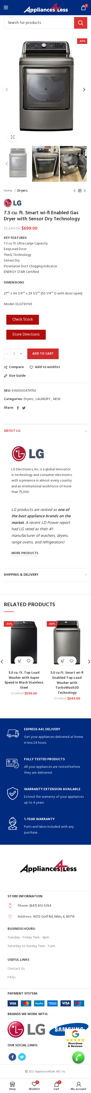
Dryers (22, 190)
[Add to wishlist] (28, 660)
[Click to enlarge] (13, 137)
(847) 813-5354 (40, 906)
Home (8, 190)
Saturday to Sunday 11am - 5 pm (31, 946)
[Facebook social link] (17, 408)
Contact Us (16, 969)
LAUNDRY (43, 399)
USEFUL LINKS (18, 960)
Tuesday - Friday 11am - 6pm (28, 937)
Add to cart (43, 353)
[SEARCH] (80, 23)
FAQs (11, 977)
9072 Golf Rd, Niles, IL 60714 (54, 917)
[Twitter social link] (23, 408)
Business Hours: (22, 929)
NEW (56, 399)
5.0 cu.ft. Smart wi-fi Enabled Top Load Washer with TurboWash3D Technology (67, 682)
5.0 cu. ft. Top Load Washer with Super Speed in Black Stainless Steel (24, 680)
